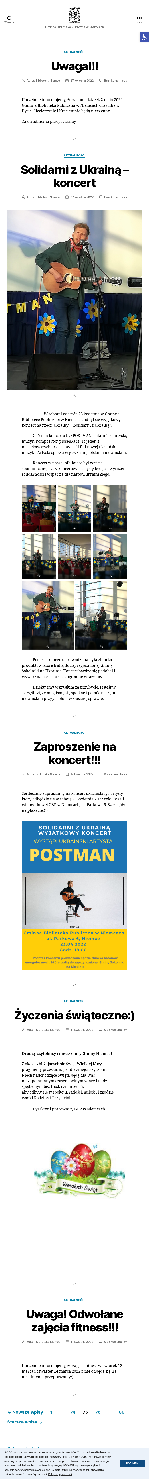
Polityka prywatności (60, 1474)
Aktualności (74, 52)
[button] (144, 37)
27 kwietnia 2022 (82, 80)
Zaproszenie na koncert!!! (74, 753)
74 (73, 1412)
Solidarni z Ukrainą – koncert (74, 176)
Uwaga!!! (74, 66)
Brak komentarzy (115, 80)
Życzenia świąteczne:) (74, 1015)
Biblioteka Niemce (48, 80)
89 (121, 1412)
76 (98, 1412)
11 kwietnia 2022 (82, 1029)
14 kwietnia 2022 (82, 774)
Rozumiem (132, 1463)
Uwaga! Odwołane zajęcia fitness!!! (74, 1320)
